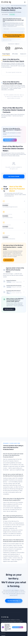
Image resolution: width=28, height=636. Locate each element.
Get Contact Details (13, 176)
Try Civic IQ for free (13, 600)
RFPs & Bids (15, 53)
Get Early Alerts (8, 260)
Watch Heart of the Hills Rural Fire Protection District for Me (13, 35)
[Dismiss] (24, 627)
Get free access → (9, 309)
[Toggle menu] (25, 2)
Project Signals (6, 53)
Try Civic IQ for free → (10, 140)
